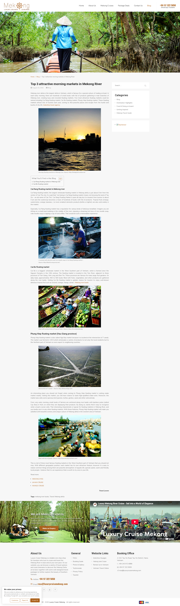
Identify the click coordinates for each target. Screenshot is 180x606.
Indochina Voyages (99, 558)
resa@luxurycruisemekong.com (53, 583)
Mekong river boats (82, 283)
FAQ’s (75, 558)
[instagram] (44, 590)
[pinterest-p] (55, 590)
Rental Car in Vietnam (101, 565)
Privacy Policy (78, 572)
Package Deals (123, 5)
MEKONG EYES (37, 479)
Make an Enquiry (49, 528)
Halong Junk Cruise (99, 561)
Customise (15, 600)
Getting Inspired (122, 110)
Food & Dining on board (125, 106)
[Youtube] (50, 590)
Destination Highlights (124, 103)
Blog (149, 5)
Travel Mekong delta (57, 497)
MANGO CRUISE (38, 486)
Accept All (35, 600)
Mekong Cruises (107, 5)
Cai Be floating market (40, 184)
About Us (92, 5)
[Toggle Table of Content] (59, 179)
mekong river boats (42, 497)
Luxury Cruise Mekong (57, 602)
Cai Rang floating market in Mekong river (46, 182)
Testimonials (77, 568)
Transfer (76, 575)
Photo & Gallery (78, 565)
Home (81, 5)
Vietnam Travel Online (101, 568)
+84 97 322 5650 (47, 579)
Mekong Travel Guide (124, 113)
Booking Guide (78, 561)
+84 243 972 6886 (125, 564)
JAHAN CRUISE (37, 482)
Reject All (25, 600)
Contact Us (138, 5)
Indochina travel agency (51, 105)
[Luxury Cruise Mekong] (16, 6)
